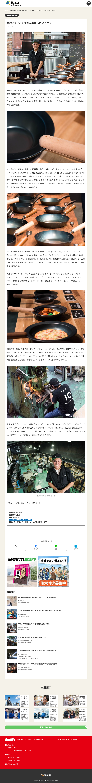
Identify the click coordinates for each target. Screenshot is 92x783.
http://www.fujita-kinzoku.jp (20, 519)
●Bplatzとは (9, 745)
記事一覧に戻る (46, 727)
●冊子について (10, 754)
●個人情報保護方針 (12, 764)
